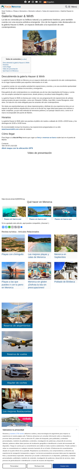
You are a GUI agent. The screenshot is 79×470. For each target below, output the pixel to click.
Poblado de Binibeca (64, 281)
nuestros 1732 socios (17, 433)
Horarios (6, 65)
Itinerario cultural (34, 11)
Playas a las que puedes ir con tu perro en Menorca (12, 284)
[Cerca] (76, 429)
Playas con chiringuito (12, 254)
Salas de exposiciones (50, 11)
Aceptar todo (64, 466)
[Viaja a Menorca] (11, 6)
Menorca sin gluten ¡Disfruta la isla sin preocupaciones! (37, 284)
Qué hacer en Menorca (10, 71)
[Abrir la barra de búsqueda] (66, 6)
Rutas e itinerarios (20, 11)
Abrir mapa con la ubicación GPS (17, 148)
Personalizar (14, 466)
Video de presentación (10, 69)
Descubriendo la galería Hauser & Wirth (16, 62)
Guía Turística (7, 11)
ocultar (24, 59)
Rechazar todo (39, 466)
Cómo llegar (7, 67)
